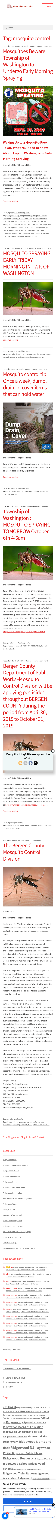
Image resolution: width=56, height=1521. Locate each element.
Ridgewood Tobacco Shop (13, 1226)
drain (14, 491)
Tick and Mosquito (28, 230)
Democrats (7, 1415)
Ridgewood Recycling (44, 1459)
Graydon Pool (25, 1415)
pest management (37, 227)
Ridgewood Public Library (13, 1193)
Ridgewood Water (10, 1204)
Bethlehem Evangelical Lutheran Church (19, 1248)
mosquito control (40, 218)
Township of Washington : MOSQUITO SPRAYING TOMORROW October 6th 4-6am (27, 524)
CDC (9, 491)
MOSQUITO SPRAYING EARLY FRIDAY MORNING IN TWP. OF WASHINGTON (27, 263)
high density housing (37, 1415)
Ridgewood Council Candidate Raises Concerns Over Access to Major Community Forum (28, 1282)
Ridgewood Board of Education (23, 1427)
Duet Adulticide (25, 218)
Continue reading (10, 201)
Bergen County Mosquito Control (33, 215)
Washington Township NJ (27, 236)
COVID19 (45, 1411)
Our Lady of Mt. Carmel (12, 1215)
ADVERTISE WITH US (14, 1382)
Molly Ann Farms (10, 1160)
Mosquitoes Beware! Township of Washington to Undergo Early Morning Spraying (28, 64)
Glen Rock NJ (16, 1415)
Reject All (28, 1515)
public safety (14, 230)
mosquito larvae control (36, 221)
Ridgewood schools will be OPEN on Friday (27, 1469)
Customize (28, 1508)
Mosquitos (7, 1125)
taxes (35, 1479)
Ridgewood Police (10, 1182)
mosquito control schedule (14, 221)
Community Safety (10, 218)
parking (37, 1418)
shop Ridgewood (21, 1478)
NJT (14, 1418)
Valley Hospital (9, 1209)
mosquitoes (15, 828)
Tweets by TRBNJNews (12, 1349)
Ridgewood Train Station (19, 1473)
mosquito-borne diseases (31, 224)
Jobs (47, 1415)
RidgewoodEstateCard (15, 1436)
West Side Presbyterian (12, 1220)
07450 (12, 1407)
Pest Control (24, 227)
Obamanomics (21, 1418)
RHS (4, 1423)
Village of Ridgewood (11, 1176)
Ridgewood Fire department (14, 1187)
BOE (16, 1411)
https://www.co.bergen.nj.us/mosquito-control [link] (24, 631)
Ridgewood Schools (11, 1171)
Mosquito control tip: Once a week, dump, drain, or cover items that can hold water (25, 384)
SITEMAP (9, 1387)
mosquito (44, 491)
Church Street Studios (12, 1237)
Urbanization (41, 1479)
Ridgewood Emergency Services (15, 1165)
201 (5, 1407)
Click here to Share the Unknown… (17, 1368)
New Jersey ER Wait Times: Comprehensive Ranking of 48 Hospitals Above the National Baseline (27, 1310)
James (32, 46)
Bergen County (13, 215)
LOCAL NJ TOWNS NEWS (15, 1378)
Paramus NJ (30, 1418)
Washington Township (20, 233)
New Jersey (8, 1418)
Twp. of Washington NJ (20, 212)
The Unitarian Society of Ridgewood (17, 1198)
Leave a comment (44, 46)
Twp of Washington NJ (34, 357)
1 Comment (36, 840)
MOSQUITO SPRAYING (11, 224)
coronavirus (29, 1411)
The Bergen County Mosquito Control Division (23, 852)
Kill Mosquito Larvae (30, 491)
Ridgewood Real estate (19, 1458)
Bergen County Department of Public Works (25, 825)
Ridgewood (13, 1422)
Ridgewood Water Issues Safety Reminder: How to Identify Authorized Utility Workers (28, 1275)
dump (19, 491)
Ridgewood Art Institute (34, 1422)
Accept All (28, 1501)
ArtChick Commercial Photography (17, 1231)
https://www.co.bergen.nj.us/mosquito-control (26, 804)
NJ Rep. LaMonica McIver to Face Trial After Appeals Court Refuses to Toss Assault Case (29, 1289)
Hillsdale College (10, 1243)
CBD (20, 1411)
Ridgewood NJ (22, 1447)
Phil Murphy (45, 1418)
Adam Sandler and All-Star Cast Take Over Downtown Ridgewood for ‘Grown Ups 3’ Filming (26, 1268)
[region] (28, 1500)
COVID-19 (38, 1412)
